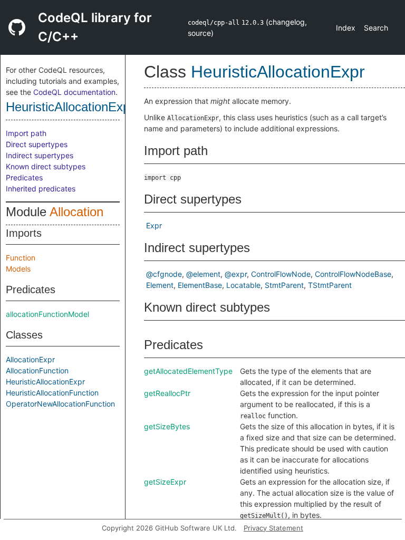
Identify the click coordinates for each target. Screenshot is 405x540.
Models (18, 268)
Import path (26, 133)
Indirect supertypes (39, 155)
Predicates (24, 177)
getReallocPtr (167, 393)
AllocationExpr (30, 359)
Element (159, 285)
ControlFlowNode (281, 273)
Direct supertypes (37, 144)
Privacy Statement (273, 528)
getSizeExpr (165, 481)
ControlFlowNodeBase (353, 273)
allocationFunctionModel (47, 314)
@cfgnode (164, 273)
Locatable (243, 285)
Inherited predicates (40, 188)
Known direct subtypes (45, 166)
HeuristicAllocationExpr (70, 107)
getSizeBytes (167, 426)
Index (345, 27)
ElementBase (200, 285)
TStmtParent (330, 285)
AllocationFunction (37, 370)
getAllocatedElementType (188, 371)
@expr (236, 273)
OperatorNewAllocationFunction (60, 403)
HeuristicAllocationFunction (52, 392)
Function (20, 257)
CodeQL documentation (74, 92)
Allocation (76, 212)
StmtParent (284, 285)
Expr (154, 225)
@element (203, 273)
